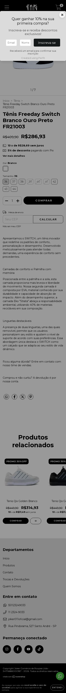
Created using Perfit (33, 58)
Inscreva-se (47, 43)
